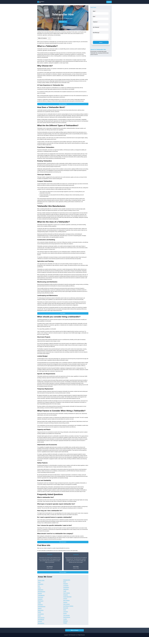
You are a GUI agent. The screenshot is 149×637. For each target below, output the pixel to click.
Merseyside (65, 607)
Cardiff (64, 591)
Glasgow (65, 622)
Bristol (64, 581)
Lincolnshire (65, 585)
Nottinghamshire (66, 579)
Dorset (39, 615)
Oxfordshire (40, 604)
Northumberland (66, 617)
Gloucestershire (41, 617)
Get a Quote (62, 21)
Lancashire (65, 611)
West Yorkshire (66, 600)
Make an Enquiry (74, 630)
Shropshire (65, 594)
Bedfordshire (40, 589)
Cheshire (65, 598)
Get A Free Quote (62, 572)
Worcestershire (41, 623)
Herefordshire (66, 587)
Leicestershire (41, 613)
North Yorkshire (66, 604)
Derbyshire (65, 583)
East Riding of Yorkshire (68, 606)
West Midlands (41, 619)
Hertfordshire (40, 584)
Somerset (40, 621)
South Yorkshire (66, 592)
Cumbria (65, 619)
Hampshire (40, 599)
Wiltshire (40, 608)
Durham (65, 613)
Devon (64, 609)
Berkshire (40, 593)
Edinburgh (65, 620)
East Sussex (40, 597)
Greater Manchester (67, 596)
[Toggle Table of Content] (48, 38)
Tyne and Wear (66, 615)
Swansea (65, 602)
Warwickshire (40, 610)
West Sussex (40, 600)
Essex (39, 582)
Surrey (39, 587)
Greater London (41, 580)
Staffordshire (66, 589)
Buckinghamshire (41, 591)
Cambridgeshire (41, 595)
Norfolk (39, 612)
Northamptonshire (41, 606)
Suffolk (39, 602)
